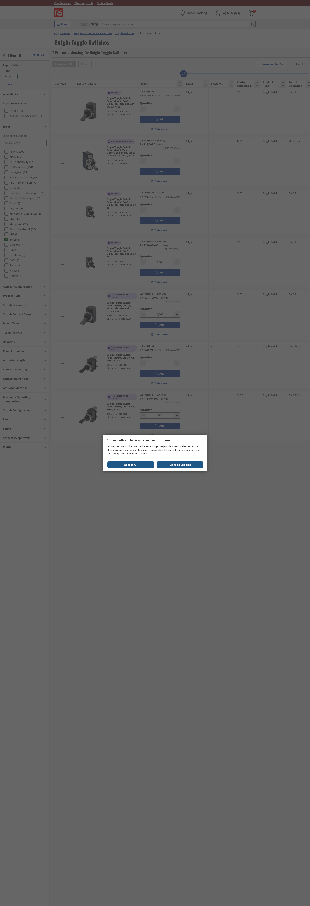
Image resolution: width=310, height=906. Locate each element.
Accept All (130, 464)
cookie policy (117, 453)
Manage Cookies (180, 464)
